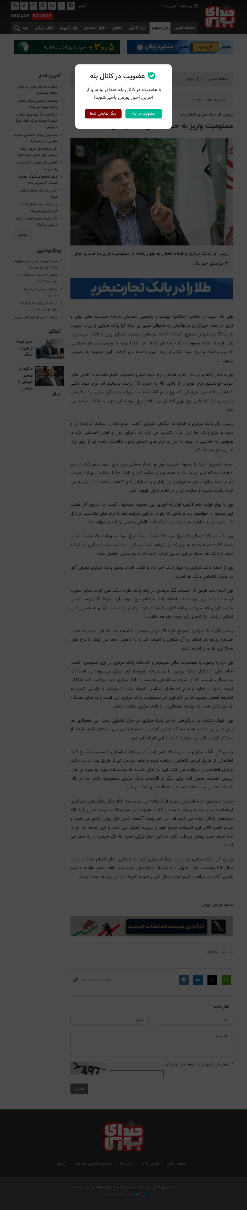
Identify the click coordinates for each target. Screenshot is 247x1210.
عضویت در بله (143, 113)
